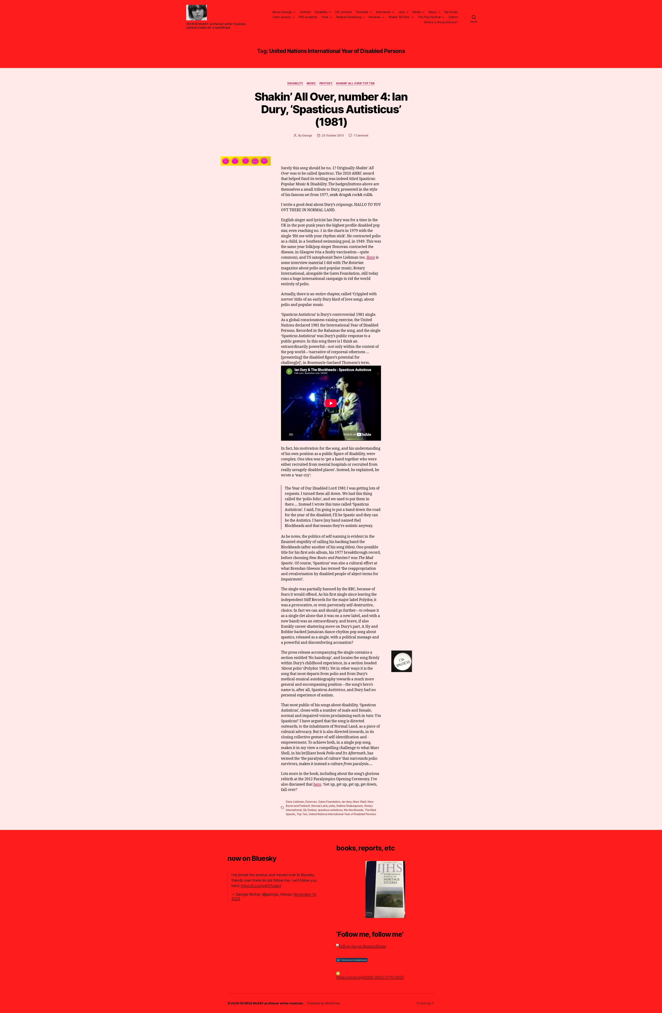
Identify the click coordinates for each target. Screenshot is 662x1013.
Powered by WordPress (323, 1003)
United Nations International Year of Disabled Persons (342, 814)
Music (433, 12)
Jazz (401, 12)
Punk (325, 17)
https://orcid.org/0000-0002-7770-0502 (370, 977)
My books (451, 12)
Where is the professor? (441, 22)
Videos (453, 17)
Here (371, 257)
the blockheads (353, 810)
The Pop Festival (429, 17)
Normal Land (319, 806)
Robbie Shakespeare (350, 806)
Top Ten (302, 814)
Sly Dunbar (309, 810)
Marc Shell (359, 801)
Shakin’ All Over (399, 17)
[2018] (385, 889)
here (317, 784)
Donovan (311, 801)
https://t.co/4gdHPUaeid (261, 886)
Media (417, 12)
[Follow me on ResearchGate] (385, 946)
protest (326, 83)
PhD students (308, 17)
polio (332, 806)
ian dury (347, 801)
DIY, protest (343, 12)
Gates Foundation (329, 801)
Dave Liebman (295, 801)
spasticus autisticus (330, 810)
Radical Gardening (348, 17)
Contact (305, 12)
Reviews (375, 17)
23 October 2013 (333, 135)
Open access (282, 17)
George (307, 135)
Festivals (362, 12)
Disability (321, 12)
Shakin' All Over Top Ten (355, 83)
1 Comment (361, 135)
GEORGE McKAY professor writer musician (271, 1003)
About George (282, 12)
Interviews (383, 12)
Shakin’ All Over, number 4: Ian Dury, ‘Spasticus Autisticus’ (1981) (331, 109)
